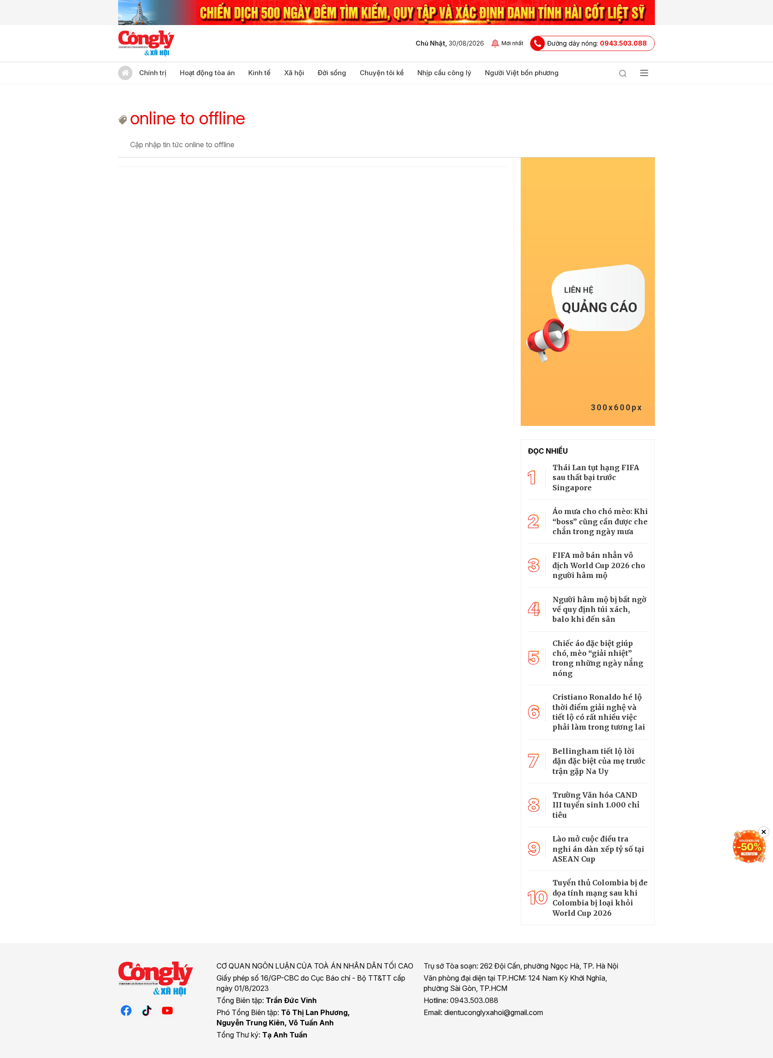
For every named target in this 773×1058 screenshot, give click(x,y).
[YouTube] (167, 1010)
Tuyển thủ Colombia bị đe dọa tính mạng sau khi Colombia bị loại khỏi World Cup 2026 (600, 897)
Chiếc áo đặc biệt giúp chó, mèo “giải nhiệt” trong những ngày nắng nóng (597, 658)
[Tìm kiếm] (622, 73)
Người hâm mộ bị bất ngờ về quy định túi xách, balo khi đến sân (599, 609)
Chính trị (152, 72)
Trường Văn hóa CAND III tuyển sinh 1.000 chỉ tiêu (595, 805)
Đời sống (332, 72)
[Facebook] (126, 1010)
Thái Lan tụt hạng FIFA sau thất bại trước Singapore (595, 477)
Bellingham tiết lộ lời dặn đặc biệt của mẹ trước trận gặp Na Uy (599, 761)
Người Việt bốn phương (522, 72)
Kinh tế (259, 72)
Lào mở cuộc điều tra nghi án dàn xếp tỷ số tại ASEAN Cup (598, 848)
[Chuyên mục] (644, 73)
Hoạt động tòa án (207, 72)
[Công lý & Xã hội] (146, 43)
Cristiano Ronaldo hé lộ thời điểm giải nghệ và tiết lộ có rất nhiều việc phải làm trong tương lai (598, 712)
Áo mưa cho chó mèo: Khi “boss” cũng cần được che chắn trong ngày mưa (600, 521)
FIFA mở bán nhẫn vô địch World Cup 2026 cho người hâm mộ (598, 565)
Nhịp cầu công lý (444, 72)
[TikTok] (147, 1010)
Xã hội (294, 72)
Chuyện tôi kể (382, 72)
